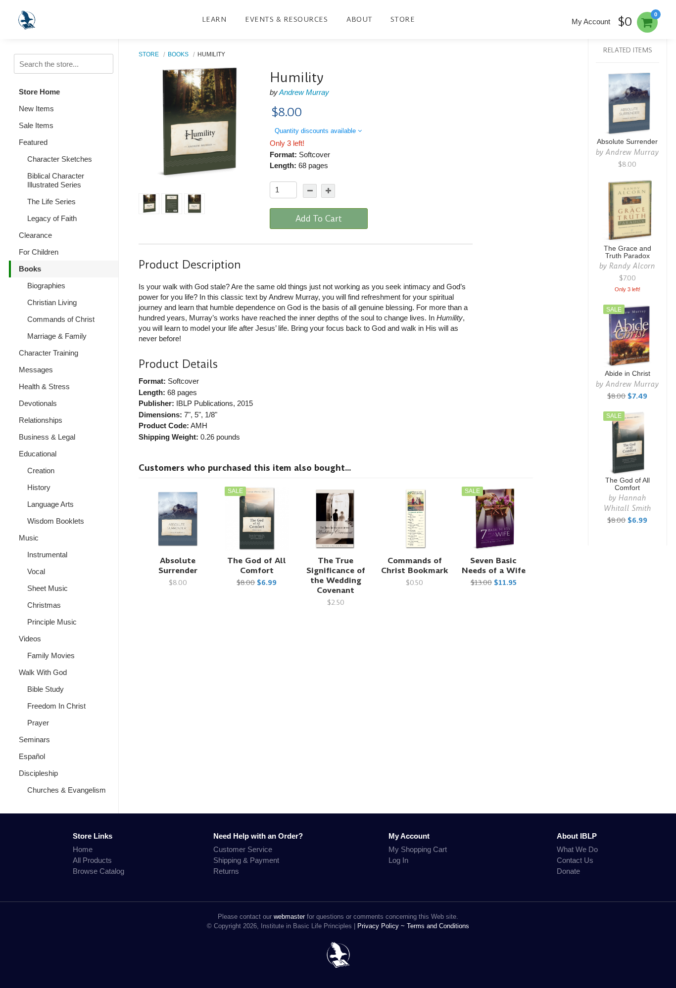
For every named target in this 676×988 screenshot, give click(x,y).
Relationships (40, 420)
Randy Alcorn (632, 266)
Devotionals (38, 403)
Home (83, 849)
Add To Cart (318, 219)
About (359, 19)
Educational (37, 453)
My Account (591, 21)
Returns (226, 871)
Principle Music (52, 622)
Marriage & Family (57, 336)
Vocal (36, 571)
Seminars (34, 739)
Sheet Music (47, 588)
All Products (92, 860)
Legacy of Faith (52, 218)
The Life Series (51, 201)
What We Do (577, 849)
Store (402, 19)
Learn (214, 19)
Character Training (48, 353)
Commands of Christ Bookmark (414, 565)
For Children (38, 252)
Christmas (44, 605)
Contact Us (575, 860)
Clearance (35, 235)
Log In (398, 860)
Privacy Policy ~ (382, 926)
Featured (33, 142)
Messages (36, 369)
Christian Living (52, 302)
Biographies (46, 285)
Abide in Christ (627, 373)
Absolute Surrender (177, 565)
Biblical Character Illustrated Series (55, 180)
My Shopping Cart (417, 849)
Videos (30, 638)
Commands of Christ (61, 319)
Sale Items (36, 125)
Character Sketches (59, 159)
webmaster (289, 916)
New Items (36, 108)
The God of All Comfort (256, 565)
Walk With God (43, 672)
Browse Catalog (98, 871)
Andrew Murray (304, 92)
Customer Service (242, 849)
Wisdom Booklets (55, 521)
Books (30, 269)
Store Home (39, 92)
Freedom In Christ (56, 706)
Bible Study (45, 689)
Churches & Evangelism (66, 790)
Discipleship (38, 773)
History (38, 487)
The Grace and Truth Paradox (627, 252)
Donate (568, 871)
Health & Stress (44, 386)
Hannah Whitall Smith (627, 503)
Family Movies (51, 655)
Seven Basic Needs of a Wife (494, 565)
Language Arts (50, 504)
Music (29, 538)
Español (32, 756)
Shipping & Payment (246, 860)
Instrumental (47, 554)
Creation (40, 470)
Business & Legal (47, 437)
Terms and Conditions (438, 926)
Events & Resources (286, 19)
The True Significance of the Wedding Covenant (335, 575)
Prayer (38, 723)
